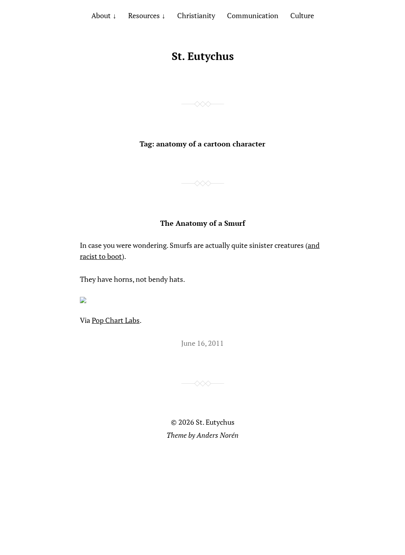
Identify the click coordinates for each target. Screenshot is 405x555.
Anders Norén (217, 435)
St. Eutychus (203, 56)
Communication (252, 15)
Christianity (196, 15)
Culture (302, 15)
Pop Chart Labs (116, 320)
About (101, 15)
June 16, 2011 (202, 343)
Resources (144, 15)
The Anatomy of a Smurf (202, 223)
